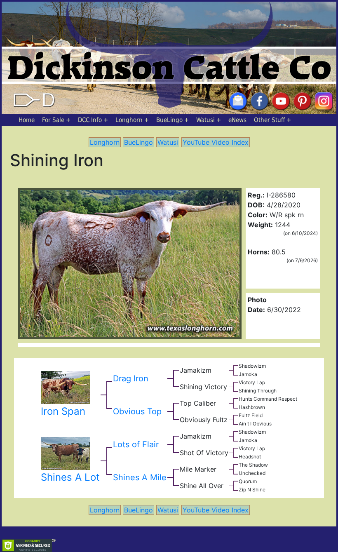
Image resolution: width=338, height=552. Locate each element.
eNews (237, 120)
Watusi (205, 120)
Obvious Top (137, 411)
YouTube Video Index (216, 142)
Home (27, 120)
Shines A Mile (140, 477)
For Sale (53, 120)
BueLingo (169, 120)
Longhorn (129, 120)
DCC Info (90, 120)
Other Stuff (269, 120)
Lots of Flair (136, 444)
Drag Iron (130, 378)
